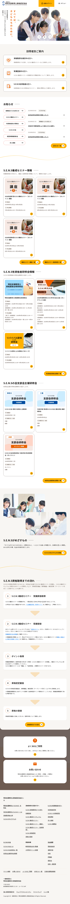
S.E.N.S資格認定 (31, 833)
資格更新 (50, 817)
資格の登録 (29, 837)
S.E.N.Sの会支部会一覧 (10, 850)
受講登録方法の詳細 (11, 634)
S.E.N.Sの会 (7, 842)
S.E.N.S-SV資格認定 (54, 813)
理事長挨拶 (51, 846)
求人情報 (50, 820)
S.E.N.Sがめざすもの (9, 819)
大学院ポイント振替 (32, 850)
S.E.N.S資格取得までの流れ (34, 810)
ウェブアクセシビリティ (23, 892)
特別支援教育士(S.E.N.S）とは (12, 812)
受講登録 (28, 813)
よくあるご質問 (27, 871)
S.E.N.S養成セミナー (32, 820)
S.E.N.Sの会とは (8, 846)
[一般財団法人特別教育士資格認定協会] (14, 3)
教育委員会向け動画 (32, 846)
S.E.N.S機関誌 (52, 824)
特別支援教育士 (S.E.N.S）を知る (12, 807)
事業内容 (50, 850)
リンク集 (46, 892)
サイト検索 (6, 871)
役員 (49, 853)
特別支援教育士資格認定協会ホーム (13, 799)
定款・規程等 (52, 864)
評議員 (50, 857)
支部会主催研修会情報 (10, 853)
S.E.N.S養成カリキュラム (33, 817)
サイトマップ (37, 892)
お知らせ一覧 (38, 871)
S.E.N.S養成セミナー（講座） (35, 824)
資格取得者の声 (8, 815)
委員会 (50, 860)
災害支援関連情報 (49, 871)
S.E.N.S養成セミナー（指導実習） (35, 828)
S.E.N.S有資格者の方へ (55, 806)
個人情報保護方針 (8, 892)
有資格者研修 (52, 810)
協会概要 (50, 842)
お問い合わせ (16, 871)
